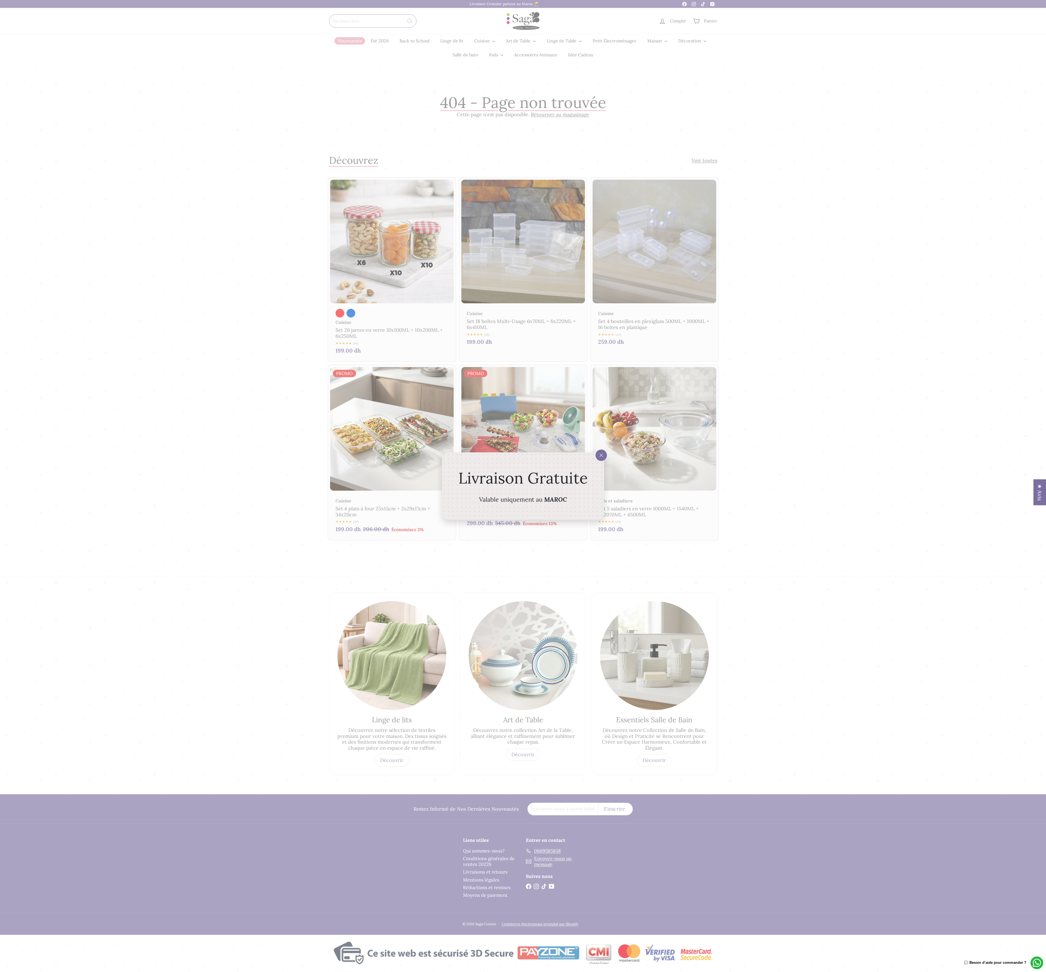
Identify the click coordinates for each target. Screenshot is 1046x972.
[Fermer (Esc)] (601, 455)
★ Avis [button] (1039, 492)
